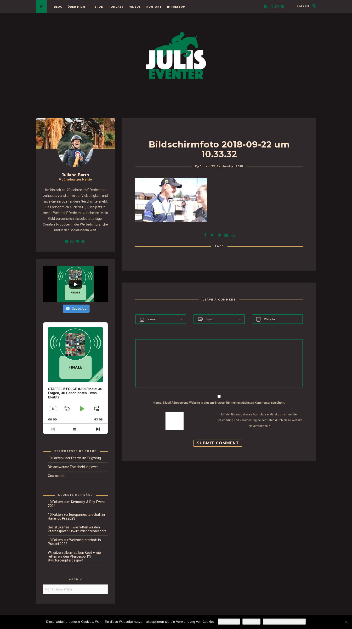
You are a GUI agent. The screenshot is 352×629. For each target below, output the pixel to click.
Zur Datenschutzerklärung (284, 621)
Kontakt (154, 6)
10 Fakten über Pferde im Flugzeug (74, 458)
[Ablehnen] (346, 622)
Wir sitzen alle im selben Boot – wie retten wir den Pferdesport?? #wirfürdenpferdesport (74, 556)
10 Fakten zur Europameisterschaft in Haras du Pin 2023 (76, 516)
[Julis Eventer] (176, 55)
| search (300, 6)
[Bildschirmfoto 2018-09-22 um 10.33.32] (212, 235)
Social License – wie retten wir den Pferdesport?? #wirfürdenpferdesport (77, 529)
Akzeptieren (229, 621)
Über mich (76, 6)
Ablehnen (251, 621)
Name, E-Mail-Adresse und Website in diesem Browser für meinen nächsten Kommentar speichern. (219, 402)
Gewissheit (56, 476)
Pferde (97, 6)
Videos (135, 6)
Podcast (116, 6)
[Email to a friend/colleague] (226, 235)
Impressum (176, 6)
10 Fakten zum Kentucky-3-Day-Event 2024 (76, 504)
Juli (202, 166)
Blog (58, 6)
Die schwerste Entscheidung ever (73, 467)
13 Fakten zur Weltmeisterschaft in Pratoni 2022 (74, 542)
